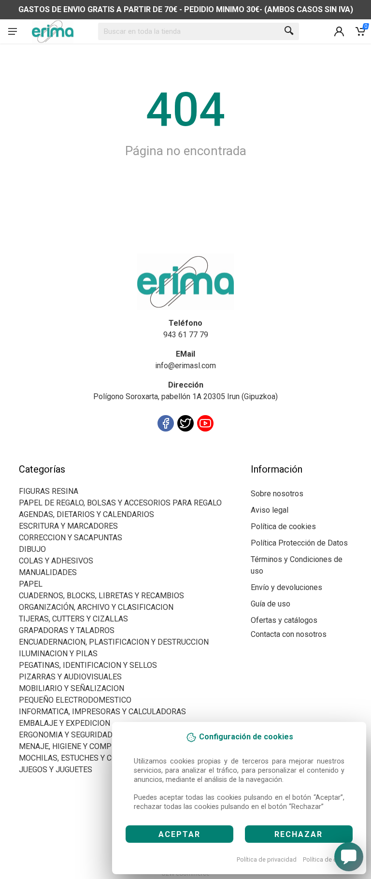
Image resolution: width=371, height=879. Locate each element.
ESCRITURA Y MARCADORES (68, 526)
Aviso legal (269, 510)
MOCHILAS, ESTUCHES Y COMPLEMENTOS (94, 758)
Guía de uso (270, 603)
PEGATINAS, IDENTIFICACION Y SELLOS (88, 665)
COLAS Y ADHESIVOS (56, 560)
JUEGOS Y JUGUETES (55, 769)
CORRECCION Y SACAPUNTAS (70, 537)
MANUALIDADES (48, 572)
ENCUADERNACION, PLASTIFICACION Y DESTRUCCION (114, 642)
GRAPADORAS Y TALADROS (66, 630)
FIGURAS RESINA (48, 491)
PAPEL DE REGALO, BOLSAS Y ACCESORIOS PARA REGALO (120, 502)
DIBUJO (32, 549)
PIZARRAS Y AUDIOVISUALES (70, 676)
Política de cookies (329, 859)
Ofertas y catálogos (284, 620)
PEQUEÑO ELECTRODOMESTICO (75, 700)
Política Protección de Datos (299, 543)
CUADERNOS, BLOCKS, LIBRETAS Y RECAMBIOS (101, 595)
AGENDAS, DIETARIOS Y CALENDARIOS (86, 514)
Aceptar (179, 834)
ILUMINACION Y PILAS (58, 653)
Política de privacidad (267, 859)
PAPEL (31, 584)
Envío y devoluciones (286, 587)
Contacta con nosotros (289, 634)
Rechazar (298, 834)
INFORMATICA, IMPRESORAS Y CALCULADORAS (102, 711)
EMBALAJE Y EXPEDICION (64, 723)
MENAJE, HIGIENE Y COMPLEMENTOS (85, 746)
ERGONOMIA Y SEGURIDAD (66, 734)
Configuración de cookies (75, 457)
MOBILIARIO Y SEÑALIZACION (71, 688)
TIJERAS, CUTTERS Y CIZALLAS (73, 618)
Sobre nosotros (277, 493)
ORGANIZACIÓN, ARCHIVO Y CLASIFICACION (96, 607)
